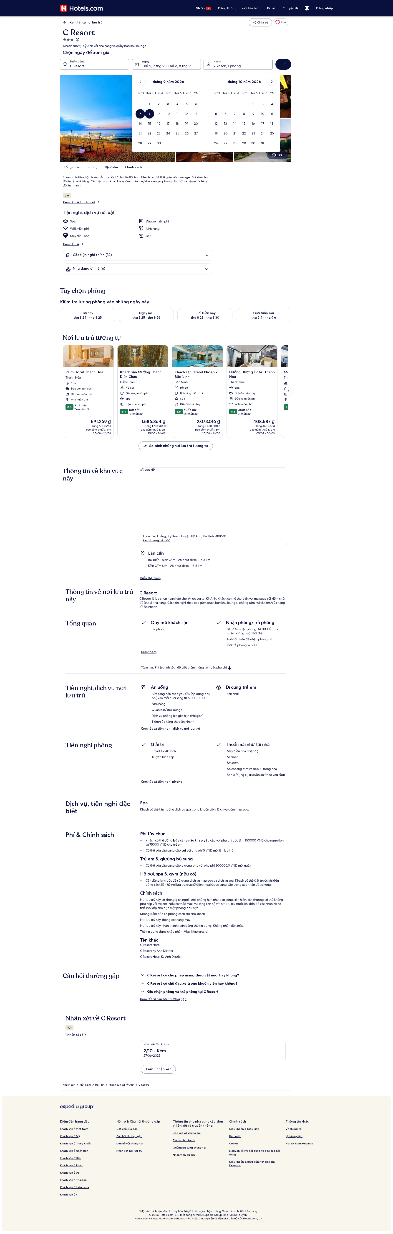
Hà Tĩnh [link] (99, 1085)
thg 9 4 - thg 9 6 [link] (263, 317)
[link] (280, 22)
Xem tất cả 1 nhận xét (79, 202)
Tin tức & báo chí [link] (184, 1140)
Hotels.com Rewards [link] (299, 1143)
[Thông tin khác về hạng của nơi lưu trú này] (77, 39)
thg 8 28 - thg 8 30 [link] (205, 317)
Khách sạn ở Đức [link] (70, 1158)
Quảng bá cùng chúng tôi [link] (189, 1147)
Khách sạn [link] (69, 1085)
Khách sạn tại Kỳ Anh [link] (121, 1085)
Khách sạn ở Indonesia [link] (74, 1187)
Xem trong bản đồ (156, 540)
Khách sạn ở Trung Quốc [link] (75, 1143)
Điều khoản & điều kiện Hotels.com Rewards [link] (252, 1163)
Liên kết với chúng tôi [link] (187, 1133)
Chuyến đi (290, 8)
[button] (149, 104)
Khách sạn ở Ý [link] (69, 1194)
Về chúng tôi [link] (294, 1129)
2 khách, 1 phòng (227, 66)
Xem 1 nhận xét (158, 1069)
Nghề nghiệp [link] (294, 1136)
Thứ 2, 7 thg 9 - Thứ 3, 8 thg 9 (166, 66)
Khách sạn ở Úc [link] (69, 1172)
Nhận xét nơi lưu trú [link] (129, 1150)
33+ (281, 155)
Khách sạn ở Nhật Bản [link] (74, 1150)
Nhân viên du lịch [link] (184, 1155)
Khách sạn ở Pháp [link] (71, 1165)
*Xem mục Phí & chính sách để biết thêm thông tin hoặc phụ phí (184, 667)
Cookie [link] (234, 1143)
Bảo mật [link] (235, 1136)
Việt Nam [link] (85, 1085)
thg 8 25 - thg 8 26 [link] (146, 317)
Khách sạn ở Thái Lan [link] (73, 1180)
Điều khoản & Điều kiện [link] (244, 1129)
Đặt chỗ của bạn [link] (127, 1129)
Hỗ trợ (270, 8)
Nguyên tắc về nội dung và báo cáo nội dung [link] (254, 1152)
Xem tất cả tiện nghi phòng (161, 782)
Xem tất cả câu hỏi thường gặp (163, 999)
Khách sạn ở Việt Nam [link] (74, 1129)
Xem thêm (148, 652)
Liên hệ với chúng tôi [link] (129, 1143)
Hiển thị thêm (150, 578)
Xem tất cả (71, 244)
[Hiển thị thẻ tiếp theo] (288, 391)
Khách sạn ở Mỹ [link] (70, 1136)
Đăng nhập (324, 8)
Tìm (283, 64)
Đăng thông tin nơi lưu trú (238, 8)
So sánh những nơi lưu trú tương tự (178, 446)
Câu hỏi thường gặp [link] (129, 1136)
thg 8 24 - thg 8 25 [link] (87, 317)
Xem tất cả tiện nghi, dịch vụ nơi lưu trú (170, 728)
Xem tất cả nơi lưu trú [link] (86, 22)
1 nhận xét (73, 1035)
